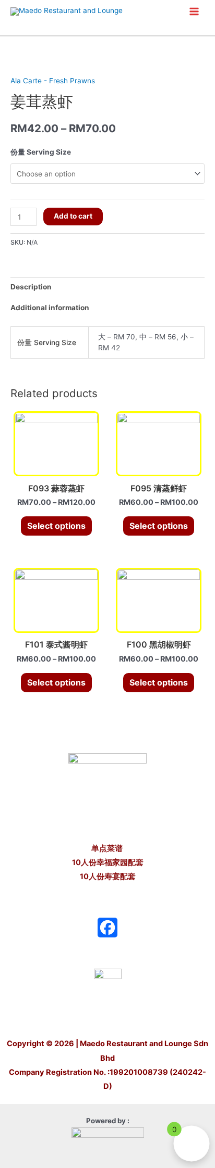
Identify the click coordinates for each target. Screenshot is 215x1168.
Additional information (49, 307)
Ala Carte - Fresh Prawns (52, 81)
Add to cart (73, 216)
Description (31, 287)
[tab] (107, 287)
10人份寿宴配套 (108, 876)
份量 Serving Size (40, 152)
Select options (56, 525)
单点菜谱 (107, 848)
